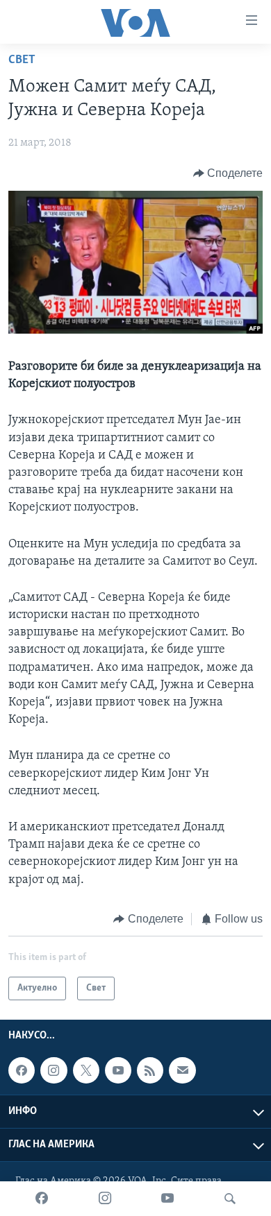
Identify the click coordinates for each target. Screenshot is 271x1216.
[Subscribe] (182, 1070)
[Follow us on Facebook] (21, 1070)
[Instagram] (104, 1198)
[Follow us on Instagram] (53, 1070)
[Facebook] (41, 1198)
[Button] (228, 173)
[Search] (230, 1198)
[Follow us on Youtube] (118, 1070)
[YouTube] (167, 1198)
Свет (21, 60)
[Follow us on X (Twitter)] (86, 1070)
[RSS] (150, 1070)
